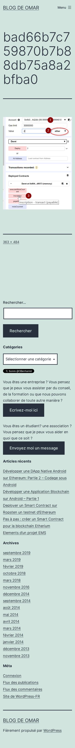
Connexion (12, 676)
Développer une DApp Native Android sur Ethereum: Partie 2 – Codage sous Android (35, 478)
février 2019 (13, 566)
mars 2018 (12, 580)
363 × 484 (11, 242)
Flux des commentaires (22, 689)
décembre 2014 (16, 594)
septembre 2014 (17, 601)
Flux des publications (20, 682)
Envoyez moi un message (34, 448)
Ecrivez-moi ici (24, 410)
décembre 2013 (16, 649)
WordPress (52, 730)
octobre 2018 (14, 573)
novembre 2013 (16, 656)
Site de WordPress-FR (21, 696)
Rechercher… (14, 302)
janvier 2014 (13, 642)
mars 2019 (12, 559)
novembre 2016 (16, 587)
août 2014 (11, 607)
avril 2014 (11, 621)
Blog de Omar (21, 8)
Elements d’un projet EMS (24, 533)
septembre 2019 (16, 553)
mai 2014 (10, 614)
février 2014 (13, 635)
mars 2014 (12, 628)
